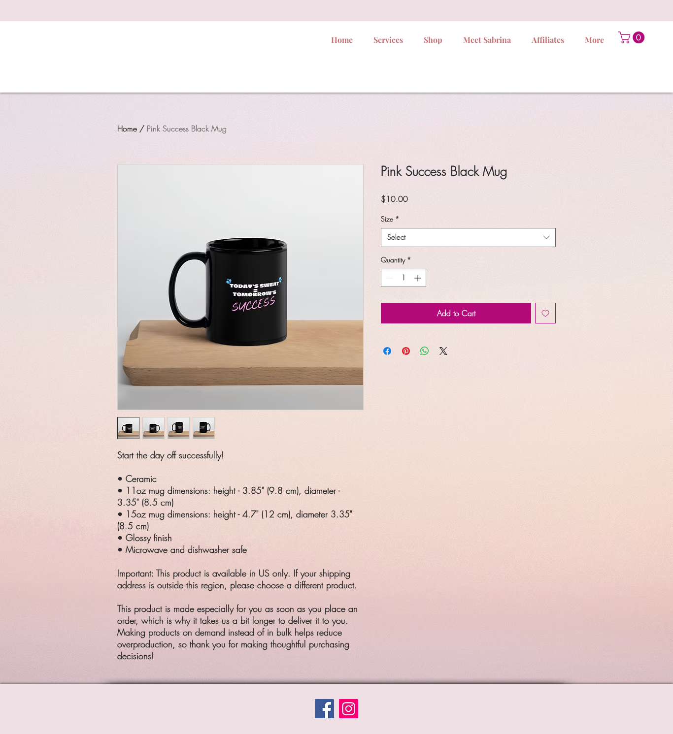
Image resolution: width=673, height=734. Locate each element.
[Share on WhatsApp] (425, 351)
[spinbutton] (403, 278)
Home (127, 128)
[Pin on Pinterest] (406, 351)
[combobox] (468, 237)
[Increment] (418, 278)
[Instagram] (348, 708)
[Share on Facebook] (387, 351)
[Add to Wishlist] (545, 313)
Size (390, 218)
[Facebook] (324, 708)
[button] (632, 37)
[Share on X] (443, 351)
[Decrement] (388, 278)
